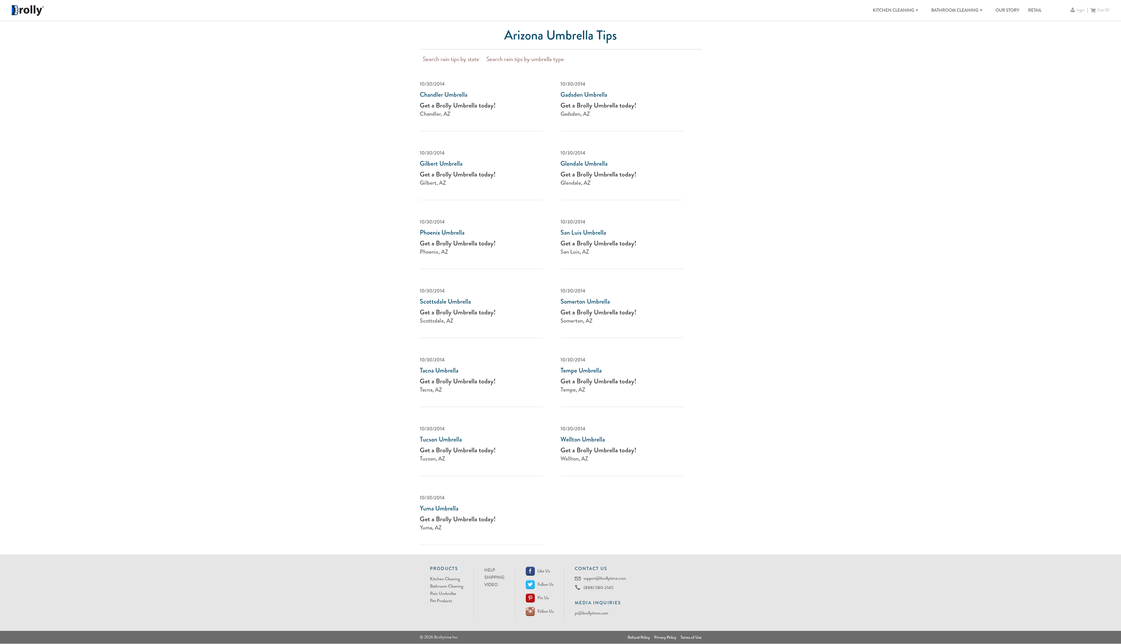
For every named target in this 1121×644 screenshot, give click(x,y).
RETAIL (1035, 10)
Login (1081, 10)
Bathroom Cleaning (446, 586)
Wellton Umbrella (582, 439)
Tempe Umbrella (581, 370)
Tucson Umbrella (441, 439)
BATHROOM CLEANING (955, 10)
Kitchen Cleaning (445, 579)
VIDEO (491, 584)
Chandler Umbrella (443, 94)
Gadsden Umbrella (583, 94)
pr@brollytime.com (591, 613)
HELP (489, 570)
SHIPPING (494, 577)
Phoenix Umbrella (442, 232)
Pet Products (441, 601)
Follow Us (545, 584)
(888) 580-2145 (598, 588)
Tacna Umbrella (439, 370)
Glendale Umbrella (584, 163)
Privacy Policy (665, 637)
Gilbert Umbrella (441, 163)
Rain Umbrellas (443, 593)
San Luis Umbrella (583, 232)
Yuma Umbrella (439, 508)
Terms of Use (691, 637)
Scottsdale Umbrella (445, 301)
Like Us (543, 571)
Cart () (1103, 10)
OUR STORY (1007, 10)
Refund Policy (639, 637)
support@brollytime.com (605, 578)
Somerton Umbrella (585, 301)
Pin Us (543, 598)
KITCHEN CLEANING (893, 10)
